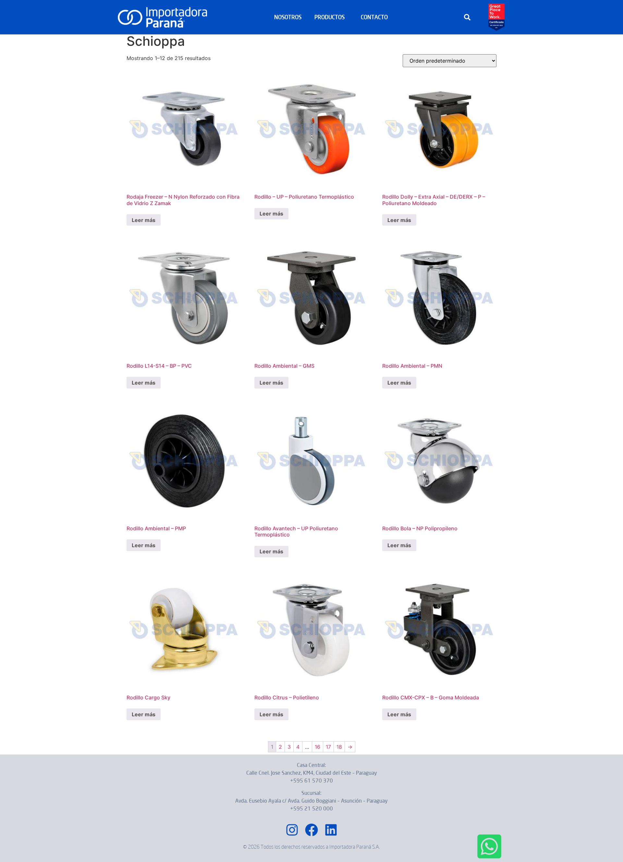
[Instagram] (292, 829)
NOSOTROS (287, 17)
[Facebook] (311, 829)
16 (317, 747)
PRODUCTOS (329, 17)
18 (339, 747)
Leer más (143, 220)
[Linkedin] (330, 829)
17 (328, 747)
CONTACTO (374, 17)
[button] (467, 17)
